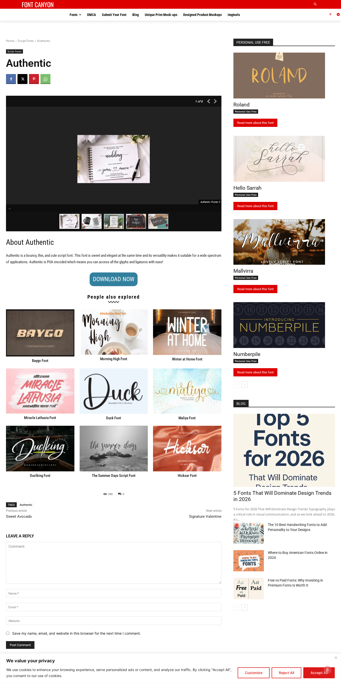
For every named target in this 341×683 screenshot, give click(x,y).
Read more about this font (255, 123)
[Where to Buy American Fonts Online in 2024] (248, 561)
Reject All (286, 673)
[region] (170, 668)
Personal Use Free (246, 111)
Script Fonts (26, 41)
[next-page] (244, 384)
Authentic (26, 505)
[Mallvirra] (279, 242)
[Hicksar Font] (187, 448)
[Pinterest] (330, 15)
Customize (253, 673)
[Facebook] (11, 79)
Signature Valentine (205, 516)
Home (10, 41)
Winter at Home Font (187, 359)
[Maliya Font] (187, 391)
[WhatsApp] (45, 79)
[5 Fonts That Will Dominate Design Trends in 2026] (284, 450)
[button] (315, 4)
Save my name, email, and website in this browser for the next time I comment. (76, 633)
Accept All (319, 673)
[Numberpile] (279, 325)
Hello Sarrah (247, 188)
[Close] (336, 658)
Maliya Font (187, 418)
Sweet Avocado (19, 516)
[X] (22, 79)
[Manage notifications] (328, 670)
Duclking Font (40, 475)
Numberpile (246, 354)
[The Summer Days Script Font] (114, 448)
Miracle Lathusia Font (40, 418)
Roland (241, 105)
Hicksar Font (187, 475)
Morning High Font (113, 359)
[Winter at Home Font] (187, 332)
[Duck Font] (114, 391)
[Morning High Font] (114, 332)
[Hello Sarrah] (279, 159)
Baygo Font (40, 360)
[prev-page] (236, 384)
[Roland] (279, 75)
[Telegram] (338, 15)
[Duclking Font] (40, 448)
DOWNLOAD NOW (113, 279)
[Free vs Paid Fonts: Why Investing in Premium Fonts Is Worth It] (248, 588)
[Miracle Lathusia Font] (40, 391)
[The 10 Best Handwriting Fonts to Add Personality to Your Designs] (248, 533)
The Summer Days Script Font (114, 475)
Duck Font (113, 418)
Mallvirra (243, 271)
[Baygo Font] (40, 332)
